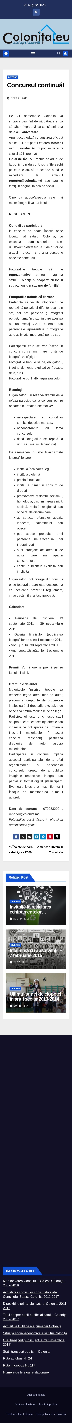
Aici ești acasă (36, 1394)
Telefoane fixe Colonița (19, 1414)
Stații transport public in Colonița (26, 1351)
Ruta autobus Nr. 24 (17, 1358)
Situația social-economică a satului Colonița (35, 1333)
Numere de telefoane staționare (26, 1372)
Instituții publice (48, 1404)
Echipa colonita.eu (25, 1404)
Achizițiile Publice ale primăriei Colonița (32, 1326)
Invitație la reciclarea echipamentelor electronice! (30, 912)
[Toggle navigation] (33, 53)
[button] (58, 53)
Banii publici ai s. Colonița (51, 1414)
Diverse (12, 77)
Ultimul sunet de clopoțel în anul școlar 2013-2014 (35, 996)
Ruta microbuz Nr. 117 (19, 1365)
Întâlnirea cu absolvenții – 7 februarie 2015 (36, 953)
